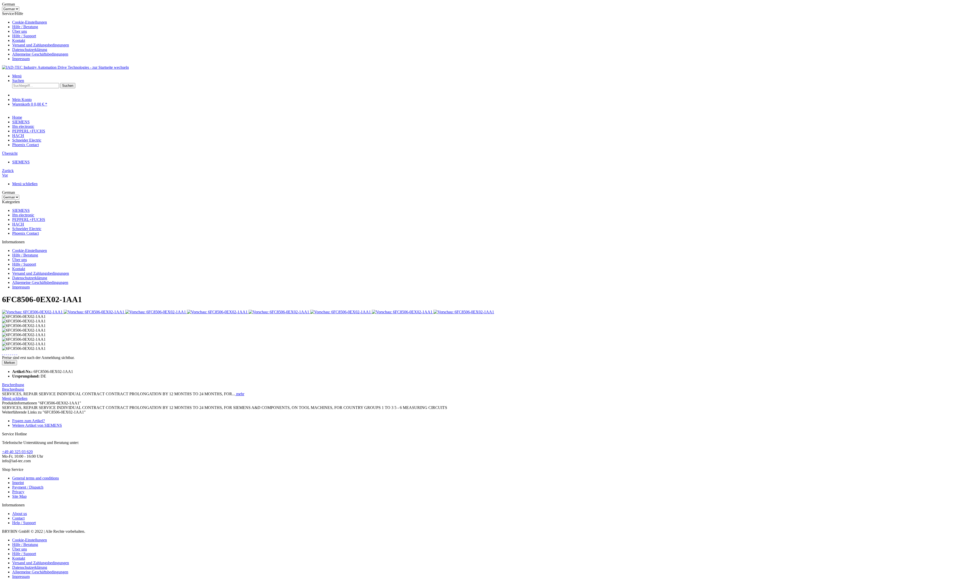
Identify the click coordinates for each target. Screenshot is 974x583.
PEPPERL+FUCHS (28, 219)
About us (19, 513)
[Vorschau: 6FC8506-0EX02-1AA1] (33, 312)
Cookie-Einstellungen (29, 22)
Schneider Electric (26, 229)
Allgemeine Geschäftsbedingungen (40, 54)
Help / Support (24, 523)
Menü (17, 76)
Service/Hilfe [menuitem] (35, 36)
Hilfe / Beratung (25, 27)
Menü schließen (25, 184)
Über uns (19, 31)
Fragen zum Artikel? (28, 421)
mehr (239, 394)
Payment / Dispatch (27, 487)
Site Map (19, 496)
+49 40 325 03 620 (17, 452)
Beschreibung (13, 385)
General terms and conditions (35, 478)
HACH (18, 224)
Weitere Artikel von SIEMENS (37, 425)
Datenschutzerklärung (29, 49)
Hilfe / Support (24, 36)
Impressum (21, 59)
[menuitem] (492, 22)
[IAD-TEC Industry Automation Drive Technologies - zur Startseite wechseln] (65, 67)
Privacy (18, 492)
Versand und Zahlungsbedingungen (40, 45)
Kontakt (18, 40)
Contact (18, 518)
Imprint (18, 483)
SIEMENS (21, 210)
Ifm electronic (23, 215)
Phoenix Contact (25, 233)
